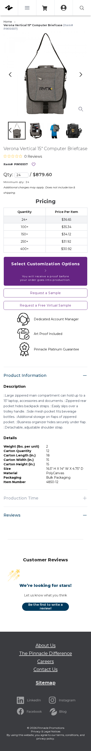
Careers (45, 661)
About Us (46, 645)
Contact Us (46, 669)
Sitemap (45, 682)
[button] (17, 131)
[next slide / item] (85, 132)
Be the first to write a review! (45, 607)
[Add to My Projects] (33, 164)
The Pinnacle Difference (45, 653)
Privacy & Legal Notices (45, 731)
